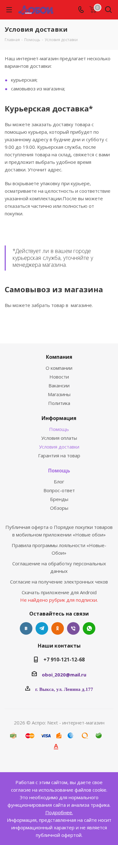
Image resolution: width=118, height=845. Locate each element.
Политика (59, 403)
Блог (59, 481)
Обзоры (59, 508)
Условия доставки (59, 447)
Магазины (59, 394)
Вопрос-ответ (59, 490)
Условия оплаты (59, 438)
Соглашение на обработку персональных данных (59, 567)
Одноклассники (57, 628)
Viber (73, 628)
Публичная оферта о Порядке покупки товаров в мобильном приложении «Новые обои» (59, 531)
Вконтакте (26, 628)
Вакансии (59, 385)
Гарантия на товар (59, 455)
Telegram (42, 628)
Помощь (59, 429)
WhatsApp (89, 628)
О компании (59, 368)
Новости (59, 377)
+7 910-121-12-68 (64, 659)
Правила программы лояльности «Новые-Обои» (59, 549)
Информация (59, 418)
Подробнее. (59, 812)
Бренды (59, 499)
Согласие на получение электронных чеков (59, 582)
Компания (59, 356)
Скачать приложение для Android (59, 592)
